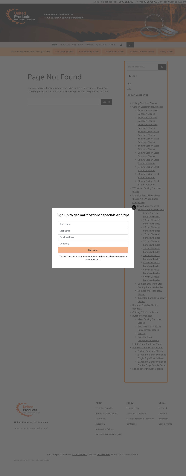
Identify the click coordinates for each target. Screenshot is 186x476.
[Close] (134, 207)
